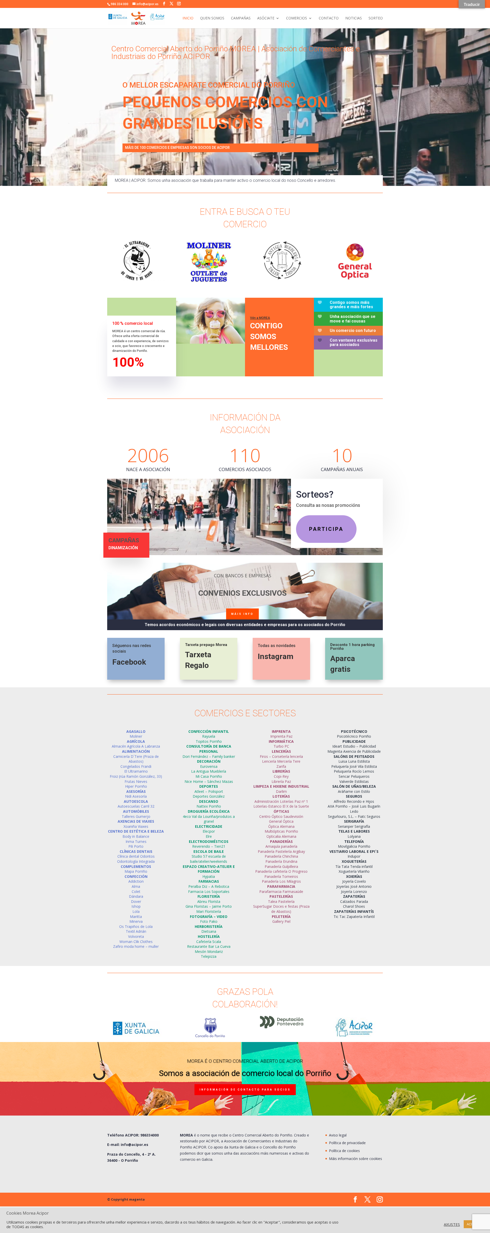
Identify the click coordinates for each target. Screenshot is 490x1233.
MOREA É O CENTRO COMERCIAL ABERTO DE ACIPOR (245, 1061)
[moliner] (208, 281)
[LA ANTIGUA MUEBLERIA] (281, 279)
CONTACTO (329, 18)
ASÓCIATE (265, 18)
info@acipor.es (134, 1144)
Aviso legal (338, 1135)
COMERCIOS (296, 18)
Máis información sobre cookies (355, 1158)
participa (326, 529)
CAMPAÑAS (241, 18)
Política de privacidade (347, 1142)
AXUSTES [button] (452, 1224)
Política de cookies (344, 1150)
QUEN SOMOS (212, 18)
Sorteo (376, 18)
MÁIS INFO (242, 614)
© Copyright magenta (126, 1199)
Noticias (353, 18)
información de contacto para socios (245, 1089)
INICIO (187, 18)
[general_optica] (354, 281)
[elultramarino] (136, 279)
